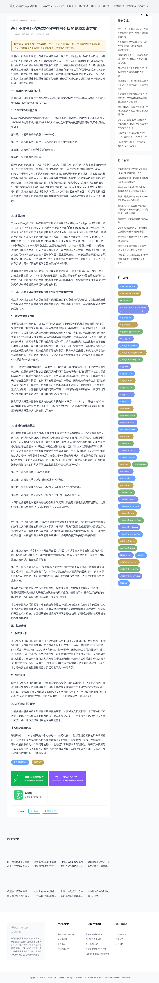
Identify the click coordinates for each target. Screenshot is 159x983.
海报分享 (51, 811)
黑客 (123, 583)
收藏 (36, 811)
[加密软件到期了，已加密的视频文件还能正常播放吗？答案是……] (72, 884)
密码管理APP (63, 949)
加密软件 (126, 394)
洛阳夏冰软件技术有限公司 (54, 977)
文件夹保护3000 (129, 506)
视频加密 (38, 762)
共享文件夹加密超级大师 (132, 352)
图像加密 (125, 408)
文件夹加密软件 (129, 527)
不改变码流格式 (20, 762)
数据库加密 (126, 478)
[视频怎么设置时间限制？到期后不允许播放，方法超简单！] (18, 884)
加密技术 (83, 6)
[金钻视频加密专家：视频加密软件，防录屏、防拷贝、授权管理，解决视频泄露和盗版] (99, 854)
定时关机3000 (128, 450)
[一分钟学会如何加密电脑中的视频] (99, 884)
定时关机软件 (127, 457)
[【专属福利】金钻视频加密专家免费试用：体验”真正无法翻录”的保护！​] (72, 854)
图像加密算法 (127, 415)
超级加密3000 (128, 562)
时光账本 (61, 944)
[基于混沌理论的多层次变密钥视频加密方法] (45, 854)
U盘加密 (126, 317)
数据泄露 (125, 485)
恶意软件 (140, 464)
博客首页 (47, 6)
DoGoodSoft (121, 934)
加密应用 (95, 6)
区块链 (124, 401)
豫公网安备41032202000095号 (117, 977)
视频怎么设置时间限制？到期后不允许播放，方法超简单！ (17, 895)
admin (17, 34)
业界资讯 (71, 6)
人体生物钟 (62, 939)
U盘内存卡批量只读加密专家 (133, 309)
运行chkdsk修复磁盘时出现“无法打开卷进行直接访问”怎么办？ (133, 259)
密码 (124, 464)
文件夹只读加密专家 (130, 534)
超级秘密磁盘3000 (130, 576)
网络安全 (125, 555)
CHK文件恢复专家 (129, 293)
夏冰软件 (125, 436)
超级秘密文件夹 (129, 569)
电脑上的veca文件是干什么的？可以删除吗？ (44, 895)
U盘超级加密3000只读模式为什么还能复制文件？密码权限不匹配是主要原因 (133, 123)
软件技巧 (131, 6)
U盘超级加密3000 (130, 331)
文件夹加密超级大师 (130, 520)
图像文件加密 (127, 422)
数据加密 (125, 471)
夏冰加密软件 (128, 429)
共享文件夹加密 (128, 345)
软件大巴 (119, 944)
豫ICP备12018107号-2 (93, 977)
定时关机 (125, 443)
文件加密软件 (128, 499)
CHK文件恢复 (127, 286)
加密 (124, 366)
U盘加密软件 (127, 324)
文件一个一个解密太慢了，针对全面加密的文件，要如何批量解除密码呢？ (133, 33)
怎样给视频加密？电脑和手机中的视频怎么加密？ (18, 866)
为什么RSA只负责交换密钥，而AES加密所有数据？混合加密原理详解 (133, 110)
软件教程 (119, 6)
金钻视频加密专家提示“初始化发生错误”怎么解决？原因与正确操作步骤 (132, 46)
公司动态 (59, 6)
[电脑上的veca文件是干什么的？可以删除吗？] (45, 884)
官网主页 (143, 6)
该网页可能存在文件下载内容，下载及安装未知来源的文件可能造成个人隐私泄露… (133, 209)
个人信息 (125, 338)
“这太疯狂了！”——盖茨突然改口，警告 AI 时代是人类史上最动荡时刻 (133, 59)
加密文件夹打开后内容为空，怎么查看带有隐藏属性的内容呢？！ (133, 72)
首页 (25, 20)
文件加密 (126, 492)
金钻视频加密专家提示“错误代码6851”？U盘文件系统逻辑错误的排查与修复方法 (132, 98)
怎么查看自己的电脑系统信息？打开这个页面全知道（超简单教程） (133, 85)
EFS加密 (125, 300)
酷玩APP (119, 939)
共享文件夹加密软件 (130, 359)
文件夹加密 (127, 513)
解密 (140, 555)
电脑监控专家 (127, 541)
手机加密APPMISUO (66, 934)
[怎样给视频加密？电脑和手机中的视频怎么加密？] (18, 854)
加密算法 (107, 6)
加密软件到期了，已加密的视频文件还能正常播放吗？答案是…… (72, 895)
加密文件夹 (126, 380)
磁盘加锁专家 (127, 548)
